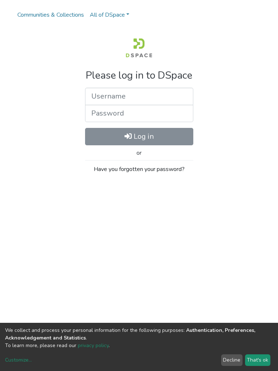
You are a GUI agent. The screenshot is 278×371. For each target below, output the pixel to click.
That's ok (257, 360)
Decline (231, 360)
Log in (143, 136)
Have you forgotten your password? (139, 169)
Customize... (18, 360)
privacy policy (93, 345)
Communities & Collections (50, 15)
